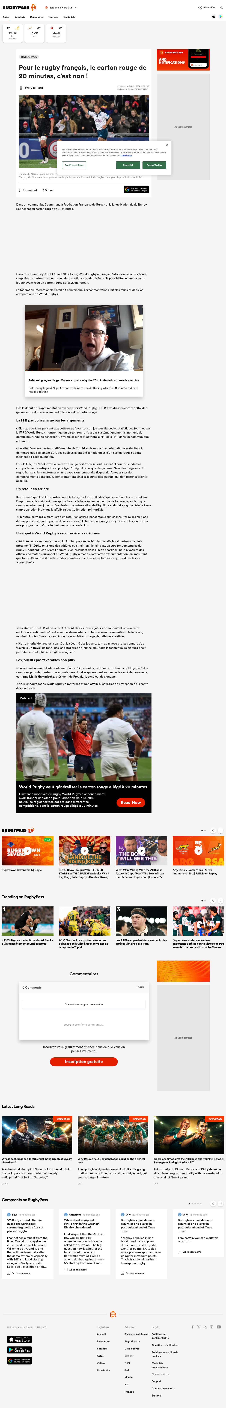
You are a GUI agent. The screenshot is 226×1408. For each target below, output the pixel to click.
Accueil (101, 1334)
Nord (127, 1363)
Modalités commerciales (160, 1365)
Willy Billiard (34, 88)
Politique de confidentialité (160, 1336)
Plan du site (103, 1370)
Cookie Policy (126, 155)
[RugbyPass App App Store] (39, 1340)
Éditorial (157, 1395)
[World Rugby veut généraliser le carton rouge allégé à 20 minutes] (83, 737)
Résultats (19, 17)
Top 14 (80, 448)
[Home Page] (19, 7)
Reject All (128, 164)
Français (129, 1392)
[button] (37, 1150)
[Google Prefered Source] (134, 190)
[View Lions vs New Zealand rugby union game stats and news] (56, 33)
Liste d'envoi (131, 1348)
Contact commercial (163, 1388)
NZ (126, 1384)
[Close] (167, 145)
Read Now (131, 802)
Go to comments (19, 1273)
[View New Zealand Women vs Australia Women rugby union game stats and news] (13, 33)
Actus (6, 17)
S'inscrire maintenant (136, 1334)
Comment (30, 190)
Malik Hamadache (41, 676)
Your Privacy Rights (74, 164)
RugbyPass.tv (132, 1341)
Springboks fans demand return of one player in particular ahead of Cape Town (138, 1225)
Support (156, 1381)
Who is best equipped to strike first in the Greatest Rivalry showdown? (81, 1223)
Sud (126, 1370)
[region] (114, 158)
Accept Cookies (154, 164)
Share (49, 190)
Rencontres (36, 17)
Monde (128, 1377)
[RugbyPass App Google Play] (39, 1350)
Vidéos (101, 1363)
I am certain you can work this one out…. (198, 1239)
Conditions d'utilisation (165, 1345)
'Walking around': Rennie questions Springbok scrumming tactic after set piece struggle (25, 1225)
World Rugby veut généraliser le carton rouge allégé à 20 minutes (83, 786)
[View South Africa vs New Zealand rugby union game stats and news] (34, 33)
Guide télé (69, 17)
